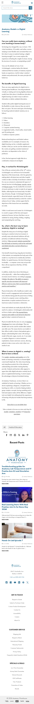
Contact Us (17, 610)
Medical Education (15, 427)
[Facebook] (6, 435)
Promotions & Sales (17, 685)
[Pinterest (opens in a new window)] (27, 435)
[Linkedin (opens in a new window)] (23, 435)
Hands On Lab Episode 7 (12, 540)
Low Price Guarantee (17, 668)
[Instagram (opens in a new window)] (6, 582)
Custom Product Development (17, 606)
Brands (17, 689)
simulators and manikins (16, 357)
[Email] (11, 435)
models (7, 357)
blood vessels (8, 187)
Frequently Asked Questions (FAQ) (17, 655)
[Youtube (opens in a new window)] (15, 582)
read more (5, 483)
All (4, 427)
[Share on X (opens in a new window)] (19, 435)
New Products (17, 682)
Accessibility (17, 613)
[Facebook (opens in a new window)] (11, 582)
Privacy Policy (17, 651)
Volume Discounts (17, 675)
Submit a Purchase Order (17, 603)
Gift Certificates (17, 678)
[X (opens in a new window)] (27, 582)
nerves (29, 184)
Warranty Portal (17, 645)
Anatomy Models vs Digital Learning (13, 30)
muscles (24, 184)
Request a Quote (17, 599)
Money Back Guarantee (17, 671)
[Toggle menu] (2, 2)
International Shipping (17, 641)
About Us (17, 620)
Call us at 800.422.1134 (17, 577)
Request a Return (17, 638)
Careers (17, 617)
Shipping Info (17, 634)
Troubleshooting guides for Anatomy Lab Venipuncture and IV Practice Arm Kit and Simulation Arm (16, 470)
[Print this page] (15, 435)
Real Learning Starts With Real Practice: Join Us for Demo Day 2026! (15, 506)
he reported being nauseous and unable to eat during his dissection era (16, 314)
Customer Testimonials (17, 648)
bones (19, 184)
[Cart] (32, 3)
